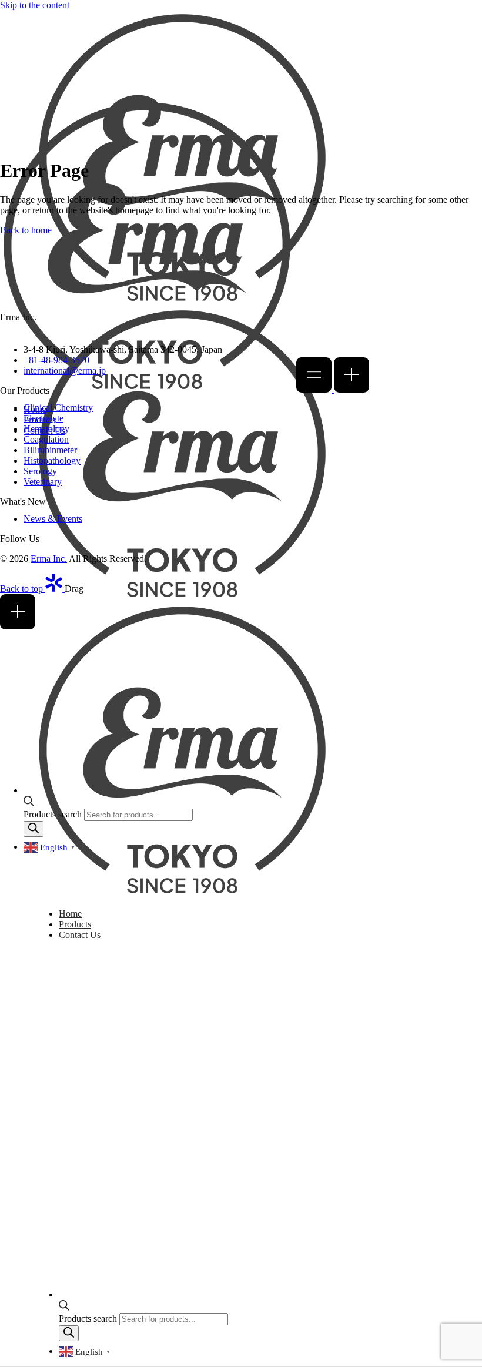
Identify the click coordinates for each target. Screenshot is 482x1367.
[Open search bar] (64, 1307)
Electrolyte (43, 418)
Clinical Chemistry (58, 408)
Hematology (46, 429)
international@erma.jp (65, 371)
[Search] (69, 1333)
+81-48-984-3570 (56, 360)
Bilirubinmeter (50, 450)
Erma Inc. (49, 559)
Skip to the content (34, 5)
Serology (40, 471)
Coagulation (46, 439)
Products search (89, 1319)
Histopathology (52, 460)
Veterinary (43, 482)
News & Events (53, 519)
